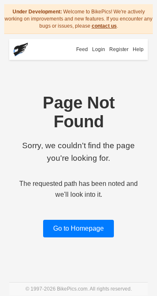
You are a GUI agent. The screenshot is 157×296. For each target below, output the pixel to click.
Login (98, 49)
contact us (104, 26)
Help (138, 49)
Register (119, 49)
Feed (82, 49)
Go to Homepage (78, 228)
